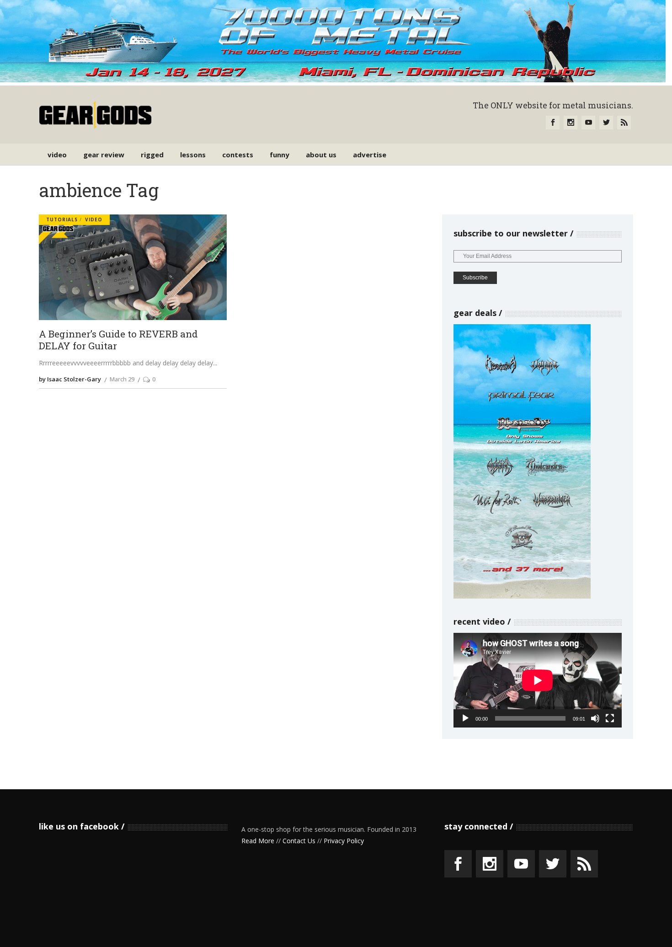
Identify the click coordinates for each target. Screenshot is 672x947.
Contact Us (299, 840)
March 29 (122, 379)
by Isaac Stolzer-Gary (70, 379)
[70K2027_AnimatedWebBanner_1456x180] (333, 79)
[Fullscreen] (609, 718)
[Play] (465, 718)
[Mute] (595, 718)
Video (93, 219)
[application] (537, 680)
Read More (257, 840)
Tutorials (62, 219)
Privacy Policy (344, 840)
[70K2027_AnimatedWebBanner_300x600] (522, 596)
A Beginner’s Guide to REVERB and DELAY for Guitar (118, 340)
